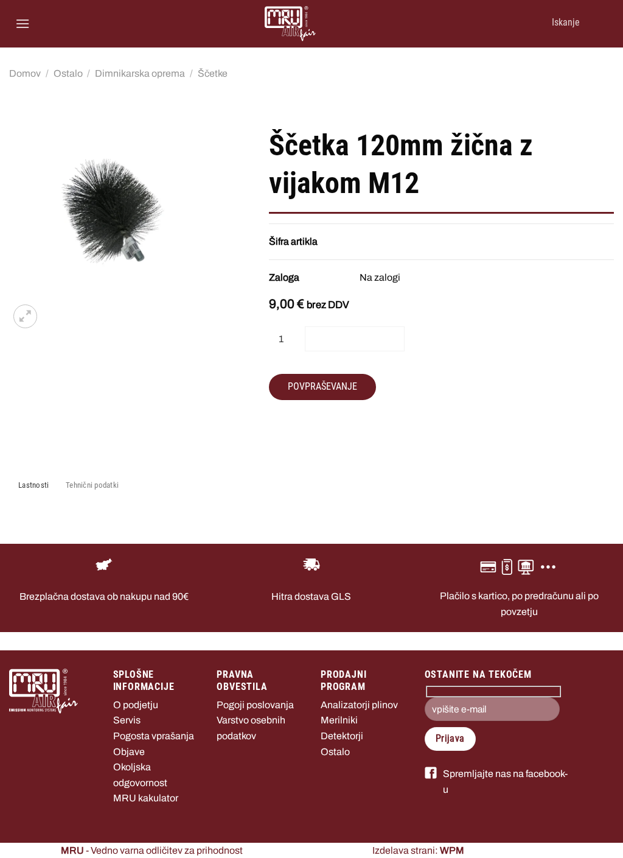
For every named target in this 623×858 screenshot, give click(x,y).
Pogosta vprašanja (153, 736)
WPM (452, 850)
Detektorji (342, 736)
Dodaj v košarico (354, 338)
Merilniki (339, 720)
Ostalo (68, 73)
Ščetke (213, 73)
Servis (127, 720)
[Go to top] (598, 841)
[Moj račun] (593, 23)
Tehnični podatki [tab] (92, 485)
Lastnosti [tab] (33, 485)
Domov (25, 73)
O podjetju (135, 705)
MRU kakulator (145, 798)
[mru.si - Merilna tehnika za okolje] (290, 23)
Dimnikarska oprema (140, 73)
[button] (22, 23)
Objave (129, 752)
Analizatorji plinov (359, 705)
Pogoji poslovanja (255, 705)
